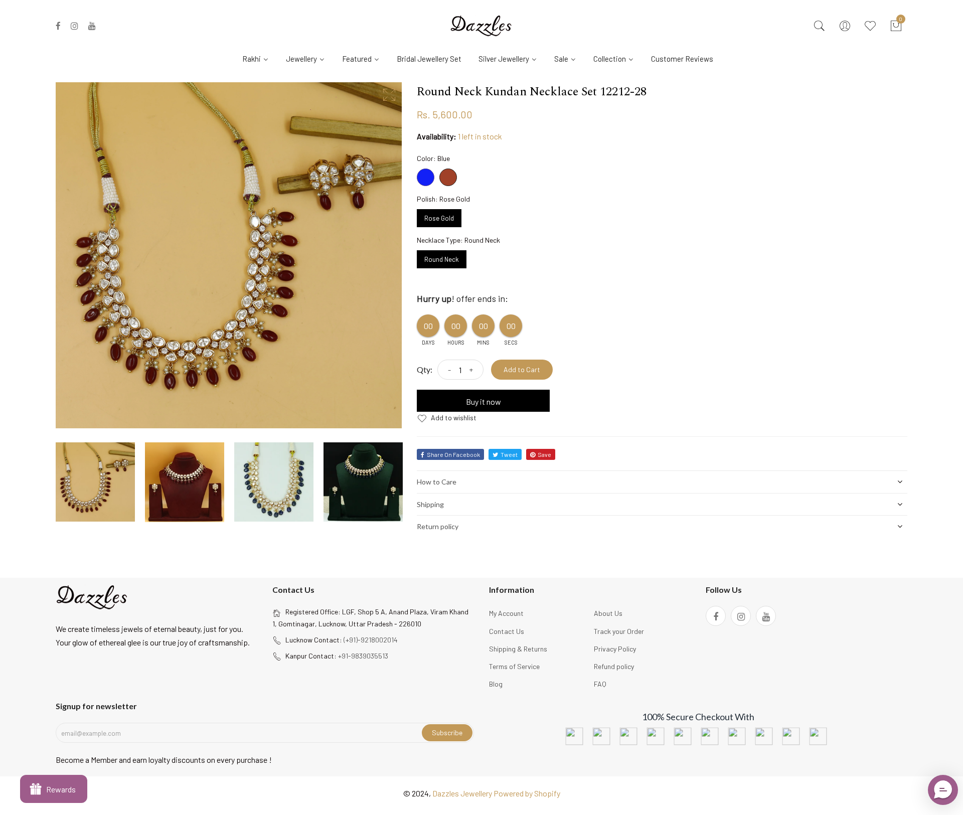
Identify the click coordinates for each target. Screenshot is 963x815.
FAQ (600, 684)
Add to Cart (522, 369)
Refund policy (614, 666)
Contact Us (506, 631)
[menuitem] (259, 58)
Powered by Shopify (527, 793)
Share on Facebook (453, 454)
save (544, 454)
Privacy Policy (615, 648)
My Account (506, 613)
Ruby (448, 177)
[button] (943, 790)
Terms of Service (514, 666)
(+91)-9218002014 (371, 639)
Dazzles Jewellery (463, 793)
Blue (425, 177)
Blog (496, 684)
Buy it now (483, 401)
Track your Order (619, 631)
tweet (509, 454)
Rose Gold (439, 215)
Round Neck (441, 256)
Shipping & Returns (518, 648)
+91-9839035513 (363, 655)
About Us (608, 613)
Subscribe (447, 732)
